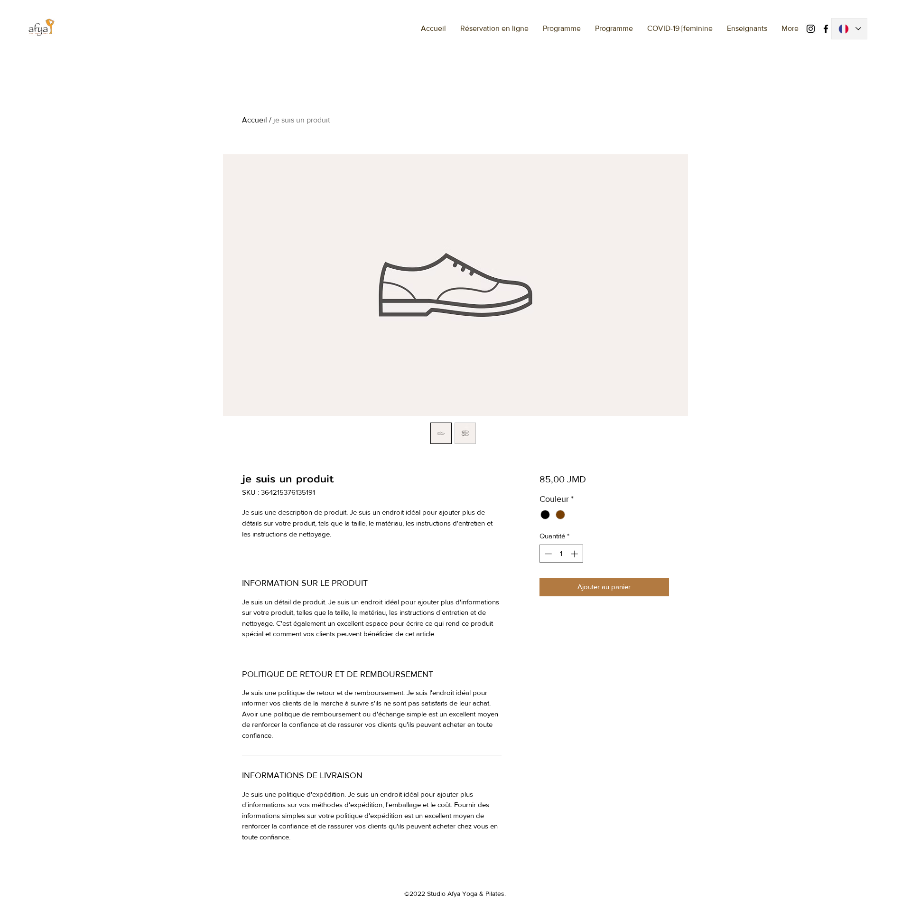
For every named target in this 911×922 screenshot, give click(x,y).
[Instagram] (810, 28)
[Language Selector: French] (849, 28)
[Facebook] (825, 28)
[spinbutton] (561, 554)
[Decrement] (547, 554)
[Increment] (575, 554)
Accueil (254, 120)
